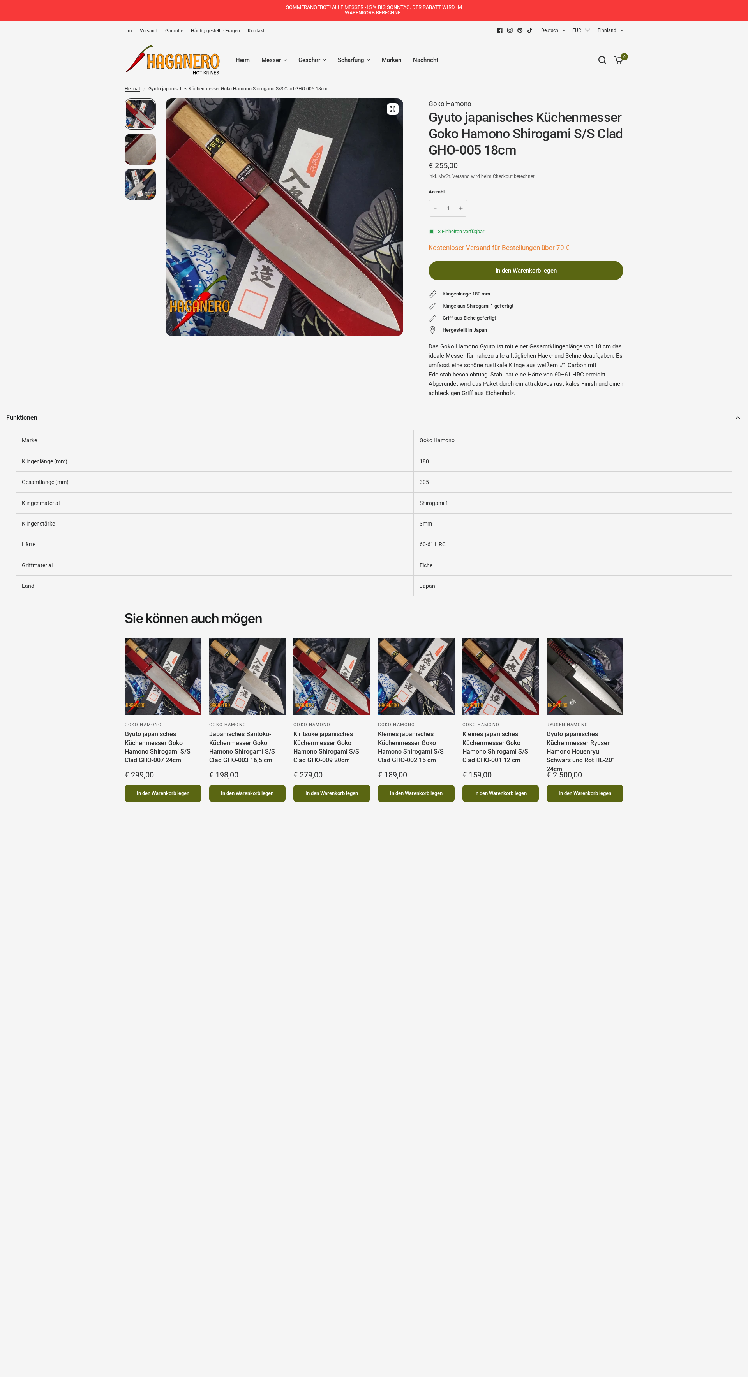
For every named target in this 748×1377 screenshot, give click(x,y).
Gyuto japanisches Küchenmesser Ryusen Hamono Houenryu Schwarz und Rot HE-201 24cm (581, 749)
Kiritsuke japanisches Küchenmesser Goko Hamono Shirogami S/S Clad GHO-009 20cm (326, 747)
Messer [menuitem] (271, 59)
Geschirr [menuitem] (309, 59)
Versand (148, 30)
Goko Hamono (450, 103)
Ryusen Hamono (567, 724)
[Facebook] (500, 30)
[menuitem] (130, 31)
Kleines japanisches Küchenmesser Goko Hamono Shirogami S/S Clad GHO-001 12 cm (495, 747)
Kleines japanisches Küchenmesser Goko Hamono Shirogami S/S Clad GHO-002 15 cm (411, 747)
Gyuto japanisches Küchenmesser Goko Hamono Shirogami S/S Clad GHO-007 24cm (158, 747)
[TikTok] (530, 30)
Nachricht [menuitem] (425, 59)
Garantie (174, 30)
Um (128, 30)
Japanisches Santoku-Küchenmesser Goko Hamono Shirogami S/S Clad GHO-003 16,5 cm (242, 747)
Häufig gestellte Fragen (215, 30)
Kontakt (256, 30)
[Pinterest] (520, 30)
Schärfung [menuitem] (351, 59)
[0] (616, 59)
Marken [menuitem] (391, 59)
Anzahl (437, 192)
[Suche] (602, 59)
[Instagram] (510, 30)
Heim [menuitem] (243, 59)
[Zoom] (393, 109)
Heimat (132, 88)
